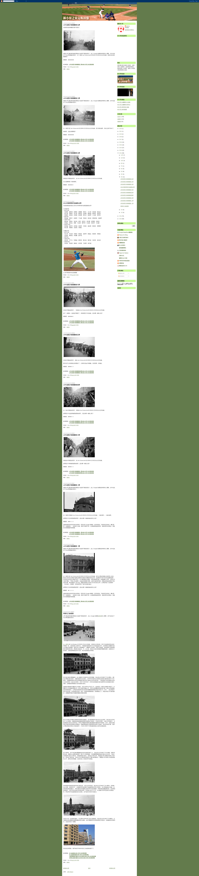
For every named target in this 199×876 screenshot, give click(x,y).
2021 (120, 131)
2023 (120, 128)
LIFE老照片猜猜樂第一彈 (71, 546)
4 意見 (77, 66)
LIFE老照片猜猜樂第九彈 (71, 25)
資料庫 (100, 616)
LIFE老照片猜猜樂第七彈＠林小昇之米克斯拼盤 (81, 139)
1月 (122, 212)
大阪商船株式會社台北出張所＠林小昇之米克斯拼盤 (82, 856)
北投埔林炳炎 (122, 250)
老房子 (119, 116)
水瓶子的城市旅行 (123, 237)
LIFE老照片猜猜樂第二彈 (71, 485)
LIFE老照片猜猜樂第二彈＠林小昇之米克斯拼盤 (81, 471)
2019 (120, 134)
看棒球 (68, 277)
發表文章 (121, 273)
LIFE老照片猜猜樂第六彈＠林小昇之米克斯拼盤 (81, 189)
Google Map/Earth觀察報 (125, 232)
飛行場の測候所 (123, 240)
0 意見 (77, 275)
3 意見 (77, 193)
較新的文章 (66, 868)
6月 (122, 168)
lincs (128, 26)
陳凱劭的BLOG (123, 265)
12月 (122, 155)
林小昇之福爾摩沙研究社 (123, 104)
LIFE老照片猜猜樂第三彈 (71, 435)
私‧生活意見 (122, 245)
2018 (120, 136)
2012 (120, 153)
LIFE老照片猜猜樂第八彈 (71, 98)
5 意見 (77, 143)
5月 (122, 171)
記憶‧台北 (121, 255)
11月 (122, 158)
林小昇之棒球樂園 (122, 109)
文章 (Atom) (70, 871)
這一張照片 (66, 644)
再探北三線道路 (68, 613)
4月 (122, 174)
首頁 (89, 868)
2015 (120, 145)
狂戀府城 (121, 263)
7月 (122, 166)
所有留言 (121, 276)
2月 (122, 209)
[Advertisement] (75, 84)
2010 (120, 218)
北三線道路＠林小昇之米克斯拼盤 (78, 853)
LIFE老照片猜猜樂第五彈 (71, 335)
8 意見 (77, 860)
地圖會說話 (122, 242)
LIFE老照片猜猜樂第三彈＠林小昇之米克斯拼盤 (81, 421)
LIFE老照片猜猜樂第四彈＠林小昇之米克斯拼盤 (81, 371)
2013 (120, 150)
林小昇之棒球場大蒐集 (123, 107)
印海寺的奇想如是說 (124, 260)
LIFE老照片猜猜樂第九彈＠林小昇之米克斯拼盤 (81, 141)
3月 (122, 177)
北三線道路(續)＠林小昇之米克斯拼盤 (79, 854)
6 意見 (77, 603)
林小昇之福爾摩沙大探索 (123, 102)
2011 (120, 216)
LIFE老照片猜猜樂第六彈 (71, 284)
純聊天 (68, 69)
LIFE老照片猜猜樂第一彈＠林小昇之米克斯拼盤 (81, 532)
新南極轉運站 (122, 247)
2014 (120, 147)
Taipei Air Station (123, 253)
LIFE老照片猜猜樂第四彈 (71, 385)
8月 (122, 163)
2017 (120, 139)
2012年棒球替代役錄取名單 (72, 203)
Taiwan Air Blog (123, 235)
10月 (122, 160)
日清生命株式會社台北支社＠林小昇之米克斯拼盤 (82, 858)
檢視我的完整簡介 (129, 30)
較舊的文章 (112, 868)
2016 (120, 142)
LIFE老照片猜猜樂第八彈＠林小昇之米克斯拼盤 (81, 64)
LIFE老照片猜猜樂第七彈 (71, 153)
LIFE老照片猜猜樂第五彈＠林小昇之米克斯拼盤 (81, 321)
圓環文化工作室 (123, 258)
